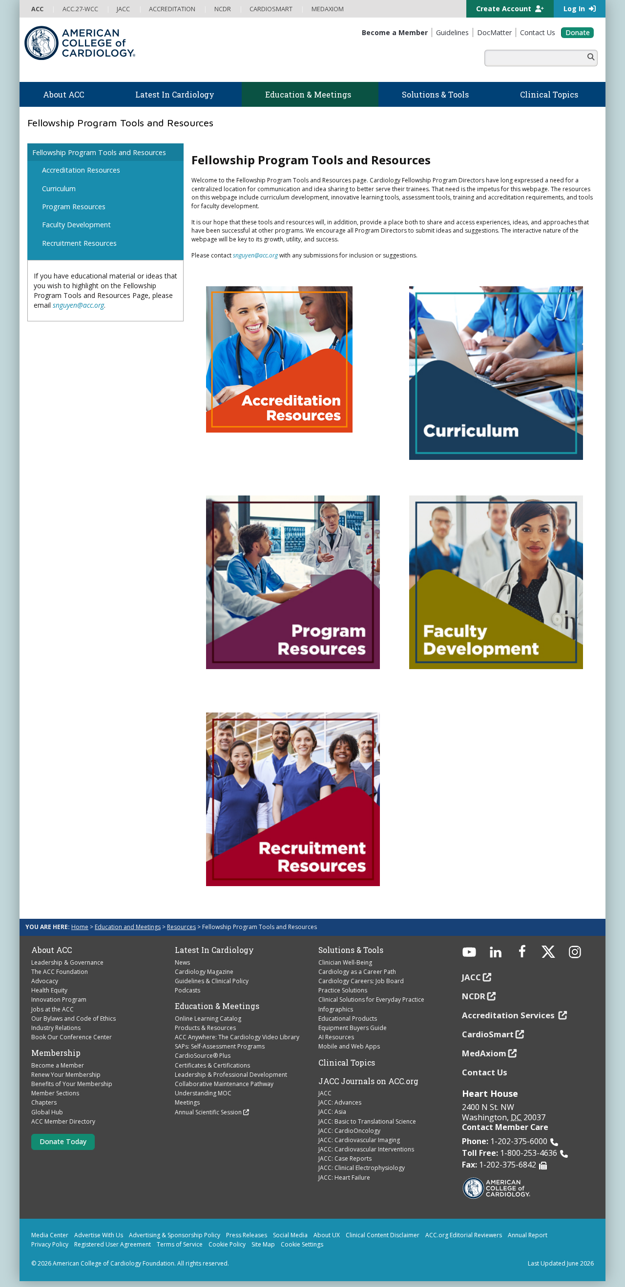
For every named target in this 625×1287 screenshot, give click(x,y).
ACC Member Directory (63, 1121)
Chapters (44, 1102)
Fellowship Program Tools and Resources (99, 152)
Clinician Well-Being (345, 962)
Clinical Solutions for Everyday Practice (371, 999)
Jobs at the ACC (52, 1009)
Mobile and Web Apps (349, 1046)
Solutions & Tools (350, 950)
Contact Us (484, 1072)
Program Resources (73, 206)
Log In (575, 8)
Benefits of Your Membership (71, 1084)
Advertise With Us (98, 1235)
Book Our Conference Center (71, 1037)
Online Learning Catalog (208, 1018)
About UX (326, 1235)
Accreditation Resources (81, 170)
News (182, 962)
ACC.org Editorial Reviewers (463, 1235)
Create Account (504, 8)
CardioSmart (488, 1034)
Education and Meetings (128, 927)
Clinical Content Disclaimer (382, 1235)
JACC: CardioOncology (349, 1131)
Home (79, 927)
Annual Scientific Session (208, 1112)
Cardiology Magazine (204, 972)
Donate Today (63, 1141)
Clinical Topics (346, 1063)
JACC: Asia (332, 1112)
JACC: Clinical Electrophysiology (361, 1168)
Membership (56, 1053)
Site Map (263, 1244)
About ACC (51, 950)
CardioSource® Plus (202, 1055)
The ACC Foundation (59, 972)
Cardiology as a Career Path (357, 972)
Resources (181, 927)
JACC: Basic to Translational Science (367, 1121)
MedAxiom (484, 1053)
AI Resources (336, 1037)
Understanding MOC (203, 1093)
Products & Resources (205, 1028)
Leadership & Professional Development (231, 1074)
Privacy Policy (49, 1244)
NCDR (473, 996)
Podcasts (187, 990)
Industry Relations (56, 1028)
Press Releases (246, 1235)
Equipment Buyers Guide (352, 1028)
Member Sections (55, 1093)
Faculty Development (76, 224)
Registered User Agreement (112, 1244)
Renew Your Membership (66, 1074)
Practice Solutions (342, 990)
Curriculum (59, 188)
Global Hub (47, 1112)
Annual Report (527, 1235)
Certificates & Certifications (212, 1065)
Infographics (335, 1009)
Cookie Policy (227, 1244)
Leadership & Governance (67, 962)
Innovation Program (58, 999)
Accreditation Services (509, 1015)
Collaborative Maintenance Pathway (224, 1084)
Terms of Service (180, 1244)
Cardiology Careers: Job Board (361, 981)
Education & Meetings (217, 1006)
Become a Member (57, 1065)
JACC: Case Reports (345, 1158)
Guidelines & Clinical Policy (212, 981)
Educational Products (347, 1018)
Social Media (290, 1235)
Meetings (187, 1102)
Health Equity (49, 990)
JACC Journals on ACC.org (368, 1081)
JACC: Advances (339, 1102)
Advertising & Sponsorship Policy (174, 1235)
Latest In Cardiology (214, 950)
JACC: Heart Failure (344, 1177)
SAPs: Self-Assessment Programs (220, 1046)
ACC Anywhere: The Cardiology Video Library (237, 1037)
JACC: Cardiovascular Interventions (366, 1149)
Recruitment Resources (79, 243)
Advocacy (44, 981)
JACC (325, 1093)
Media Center (49, 1235)
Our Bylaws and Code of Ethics (73, 1018)
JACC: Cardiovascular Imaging (359, 1140)
